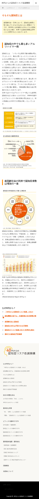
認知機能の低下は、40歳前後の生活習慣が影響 (19, 316)
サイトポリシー (9, 489)
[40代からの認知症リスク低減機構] (16, 3)
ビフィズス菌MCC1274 (11, 421)
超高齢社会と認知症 (12, 322)
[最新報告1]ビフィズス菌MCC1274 (13, 432)
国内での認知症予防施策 (13, 334)
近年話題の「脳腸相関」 (10, 425)
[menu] (36, 3)
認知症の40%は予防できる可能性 (16, 326)
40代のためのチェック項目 (10, 402)
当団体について (8, 471)
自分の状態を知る (9, 395)
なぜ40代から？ (8, 364)
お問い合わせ (7, 484)
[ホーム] (2, 7)
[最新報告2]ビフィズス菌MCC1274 (13, 435)
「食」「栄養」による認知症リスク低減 (14, 412)
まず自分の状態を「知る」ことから (13, 398)
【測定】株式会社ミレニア (10, 452)
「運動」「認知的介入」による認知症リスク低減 (17, 415)
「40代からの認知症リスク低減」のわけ (19, 312)
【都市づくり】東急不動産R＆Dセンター (14, 460)
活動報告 (6, 465)
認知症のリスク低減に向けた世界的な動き (19, 330)
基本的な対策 (7, 408)
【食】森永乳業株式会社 (10, 449)
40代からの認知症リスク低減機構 (23, 496)
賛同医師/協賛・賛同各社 (11, 441)
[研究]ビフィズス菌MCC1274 (11, 428)
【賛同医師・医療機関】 (10, 445)
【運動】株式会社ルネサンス (11, 456)
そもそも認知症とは (8, 374)
